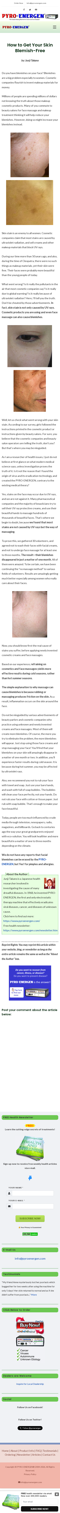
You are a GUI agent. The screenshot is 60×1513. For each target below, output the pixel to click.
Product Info (26, 1450)
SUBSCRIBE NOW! (30, 1218)
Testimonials (50, 1450)
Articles (36, 1454)
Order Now (18, 3)
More (34, 1294)
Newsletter (23, 1454)
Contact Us (49, 1454)
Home (5, 1450)
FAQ (38, 1450)
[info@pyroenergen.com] (36, 10)
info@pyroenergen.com (36, 3)
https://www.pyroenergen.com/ (21, 920)
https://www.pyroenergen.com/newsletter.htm (30, 930)
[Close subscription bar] (56, 1494)
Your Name (14, 1187)
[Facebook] (24, 10)
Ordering (10, 1454)
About (14, 1450)
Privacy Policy (30, 1474)
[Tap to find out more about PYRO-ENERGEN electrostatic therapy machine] (30, 982)
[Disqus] (30, 1057)
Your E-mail (15, 1200)
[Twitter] (30, 10)
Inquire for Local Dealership (30, 1383)
